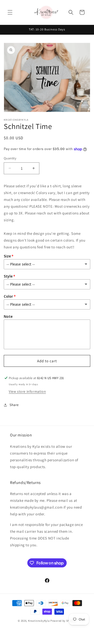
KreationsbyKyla (39, 620)
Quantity (10, 158)
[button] (10, 12)
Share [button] (14, 404)
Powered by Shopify (63, 620)
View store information (27, 391)
